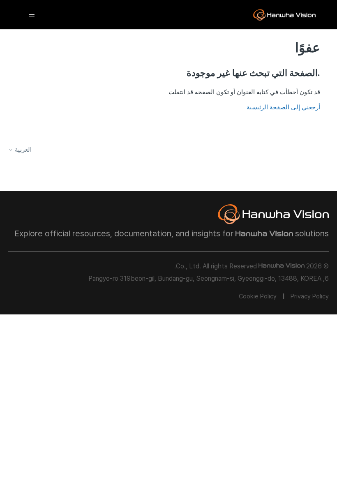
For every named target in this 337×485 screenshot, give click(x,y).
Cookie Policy (258, 296)
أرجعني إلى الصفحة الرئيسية (283, 107)
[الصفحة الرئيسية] (284, 15)
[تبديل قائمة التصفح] (31, 14)
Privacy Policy (310, 296)
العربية (22, 149)
